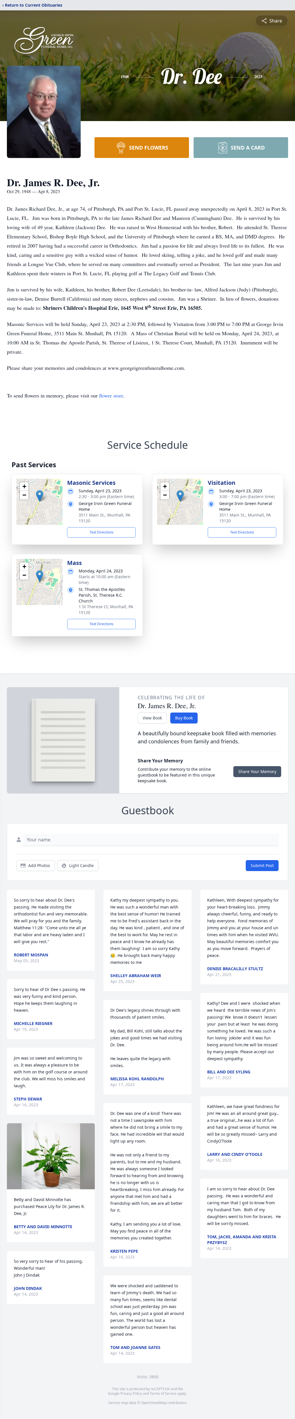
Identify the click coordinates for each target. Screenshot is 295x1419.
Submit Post (262, 865)
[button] (39, 496)
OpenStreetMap (154, 1402)
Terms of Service (163, 1393)
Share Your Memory (257, 771)
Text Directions (102, 532)
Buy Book (184, 718)
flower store (111, 395)
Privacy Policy (131, 1393)
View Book (152, 718)
